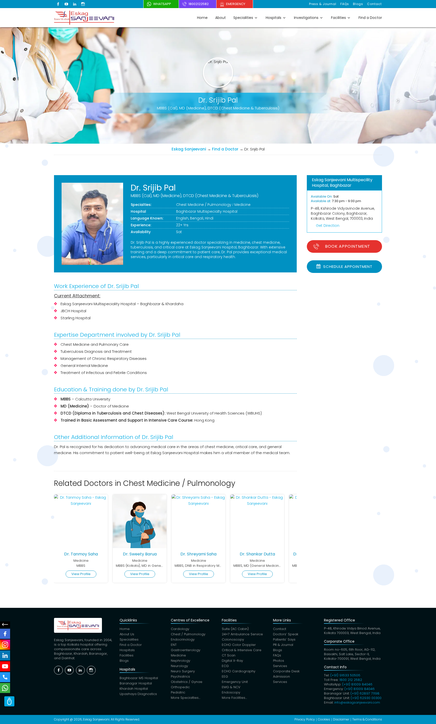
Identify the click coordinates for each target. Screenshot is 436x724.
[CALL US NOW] (5, 677)
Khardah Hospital (134, 688)
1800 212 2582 (350, 679)
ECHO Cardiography (238, 671)
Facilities (338, 17)
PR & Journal (283, 644)
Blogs (358, 4)
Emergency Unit (235, 681)
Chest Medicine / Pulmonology (203, 204)
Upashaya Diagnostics (138, 693)
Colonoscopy (233, 639)
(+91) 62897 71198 (364, 693)
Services (280, 666)
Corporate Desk (286, 671)
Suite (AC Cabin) (235, 628)
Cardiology (180, 628)
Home (202, 17)
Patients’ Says (284, 639)
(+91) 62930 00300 (366, 698)
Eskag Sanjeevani (189, 149)
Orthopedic (180, 687)
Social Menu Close (5, 624)
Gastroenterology (185, 650)
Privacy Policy (304, 719)
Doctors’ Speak (285, 634)
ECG (225, 666)
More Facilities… (234, 697)
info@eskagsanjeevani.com (357, 702)
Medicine (242, 204)
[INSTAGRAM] (5, 645)
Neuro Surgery (183, 671)
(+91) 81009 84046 (357, 684)
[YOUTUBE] (5, 666)
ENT (174, 644)
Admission (281, 676)
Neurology (179, 666)
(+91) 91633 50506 (345, 675)
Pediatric (178, 692)
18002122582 (198, 4)
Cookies (324, 719)
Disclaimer (341, 719)
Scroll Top (9, 701)
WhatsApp (162, 4)
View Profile (81, 574)
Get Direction (327, 225)
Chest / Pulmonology (188, 634)
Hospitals (273, 17)
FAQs (344, 4)
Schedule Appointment (347, 266)
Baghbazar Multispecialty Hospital (206, 211)
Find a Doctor (370, 17)
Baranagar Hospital (136, 683)
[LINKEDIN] (5, 655)
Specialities (243, 17)
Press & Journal (322, 4)
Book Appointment (347, 246)
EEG (225, 676)
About (220, 17)
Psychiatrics (180, 676)
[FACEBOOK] (5, 634)
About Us (127, 634)
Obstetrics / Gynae (186, 681)
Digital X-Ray (232, 660)
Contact (374, 4)
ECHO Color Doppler (239, 644)
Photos (278, 660)
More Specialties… (185, 697)
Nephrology (180, 660)
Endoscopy (231, 692)
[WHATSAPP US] (5, 688)
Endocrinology (183, 639)
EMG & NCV (231, 687)
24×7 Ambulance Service (242, 634)
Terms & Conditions (367, 719)
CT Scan (228, 655)
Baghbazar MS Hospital (139, 678)
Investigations (306, 17)
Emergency (235, 4)
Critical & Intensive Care (241, 650)
